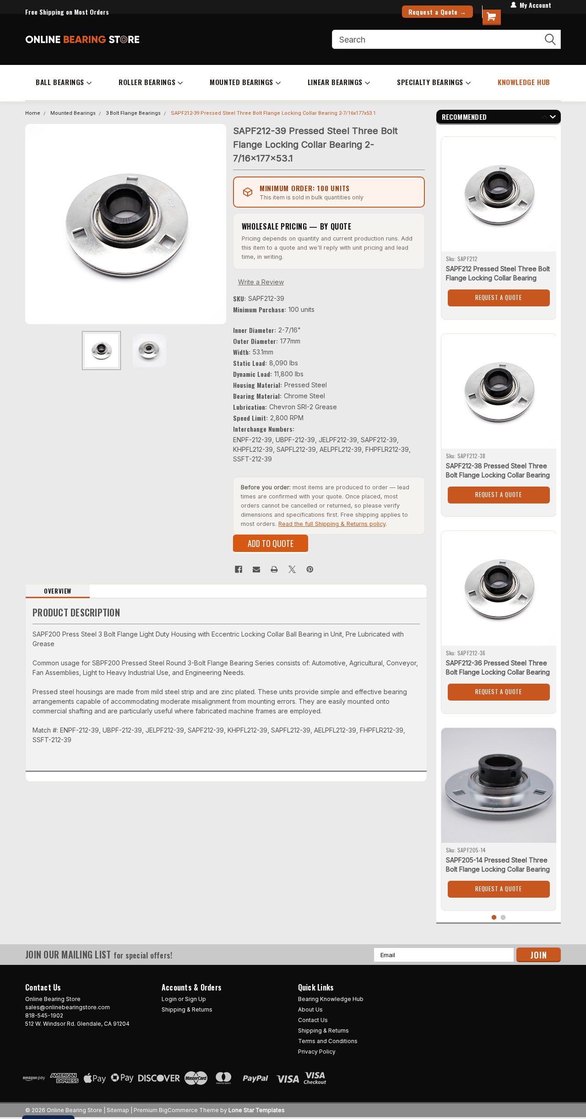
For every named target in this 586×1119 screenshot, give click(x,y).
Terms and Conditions (328, 1041)
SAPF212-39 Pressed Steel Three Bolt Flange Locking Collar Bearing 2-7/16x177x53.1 (273, 113)
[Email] (256, 569)
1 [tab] (494, 917)
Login (169, 999)
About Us (310, 1009)
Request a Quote (498, 297)
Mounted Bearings (241, 82)
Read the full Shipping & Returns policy (331, 523)
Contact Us (313, 1020)
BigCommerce (178, 1110)
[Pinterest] (310, 569)
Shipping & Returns (187, 1009)
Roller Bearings (147, 82)
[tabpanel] (499, 224)
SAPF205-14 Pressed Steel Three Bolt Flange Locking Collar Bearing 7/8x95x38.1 (498, 869)
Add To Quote (270, 543)
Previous (34, 224)
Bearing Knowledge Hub (331, 999)
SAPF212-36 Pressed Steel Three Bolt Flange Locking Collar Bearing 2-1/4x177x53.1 (498, 672)
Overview (57, 590)
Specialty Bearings (430, 82)
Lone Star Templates (256, 1110)
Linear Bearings (335, 82)
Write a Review (261, 282)
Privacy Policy (317, 1051)
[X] (292, 569)
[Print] (274, 569)
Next (217, 224)
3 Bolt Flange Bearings (133, 113)
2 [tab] (503, 917)
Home (32, 113)
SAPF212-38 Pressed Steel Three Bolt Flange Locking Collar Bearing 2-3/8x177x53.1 (498, 475)
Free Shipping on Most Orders (67, 11)
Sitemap (118, 1110)
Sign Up (195, 999)
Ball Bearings (60, 82)
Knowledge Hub (524, 82)
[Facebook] (238, 569)
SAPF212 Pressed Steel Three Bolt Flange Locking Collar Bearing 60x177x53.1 (498, 278)
